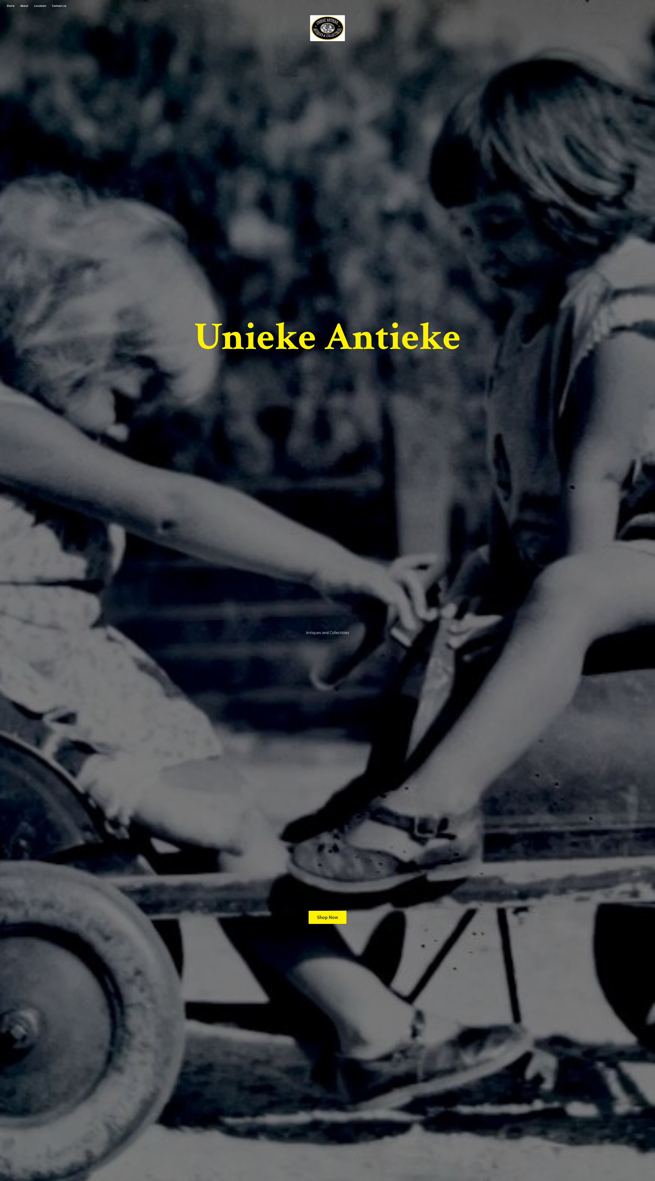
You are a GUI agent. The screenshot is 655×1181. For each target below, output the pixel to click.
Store (10, 6)
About (24, 6)
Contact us (59, 6)
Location (40, 6)
